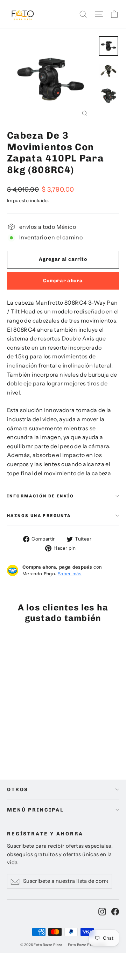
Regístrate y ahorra (45, 834)
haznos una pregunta (39, 515)
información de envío (40, 496)
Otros (17, 790)
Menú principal (35, 810)
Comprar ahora (63, 281)
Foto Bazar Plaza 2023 (87, 944)
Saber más (70, 573)
